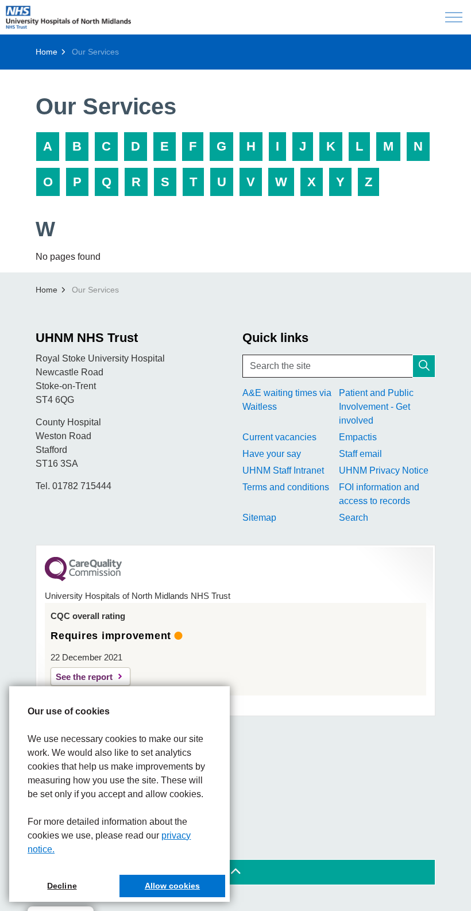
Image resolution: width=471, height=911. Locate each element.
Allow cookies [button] (172, 885)
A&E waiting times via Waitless (286, 400)
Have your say (271, 454)
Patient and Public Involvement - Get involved (376, 406)
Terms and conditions (285, 487)
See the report (84, 677)
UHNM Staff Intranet (283, 470)
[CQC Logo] (83, 578)
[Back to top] (235, 872)
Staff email (360, 454)
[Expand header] (454, 17)
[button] (423, 366)
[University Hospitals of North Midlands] (68, 17)
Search (353, 517)
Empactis (358, 437)
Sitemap (259, 517)
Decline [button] (61, 885)
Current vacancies (279, 437)
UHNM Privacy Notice (383, 470)
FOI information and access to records (379, 494)
